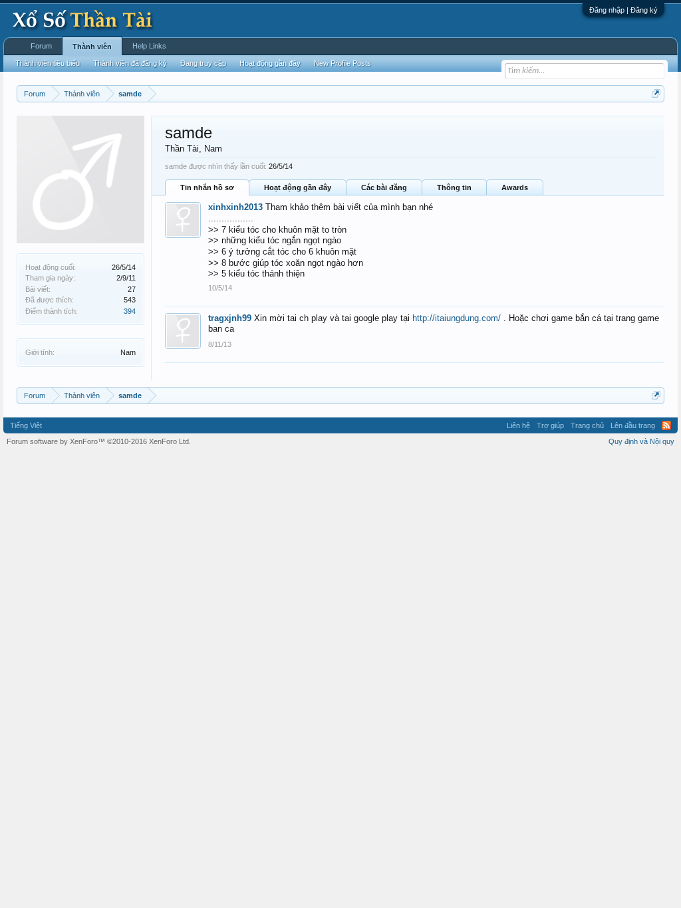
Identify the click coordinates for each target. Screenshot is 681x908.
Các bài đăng (384, 187)
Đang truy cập (203, 63)
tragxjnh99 (229, 318)
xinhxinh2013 (235, 207)
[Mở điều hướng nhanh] (656, 93)
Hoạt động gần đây (297, 187)
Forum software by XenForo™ (99, 441)
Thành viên (92, 47)
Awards (514, 187)
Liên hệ (518, 425)
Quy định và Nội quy (641, 441)
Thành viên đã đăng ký (130, 63)
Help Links (149, 46)
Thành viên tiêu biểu (47, 63)
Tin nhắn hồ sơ (207, 187)
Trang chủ (587, 425)
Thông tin (454, 187)
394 (130, 311)
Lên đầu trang (633, 425)
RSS (666, 425)
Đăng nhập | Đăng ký (623, 10)
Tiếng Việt (26, 425)
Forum (41, 46)
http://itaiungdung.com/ (456, 318)
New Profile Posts (342, 63)
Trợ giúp (550, 425)
